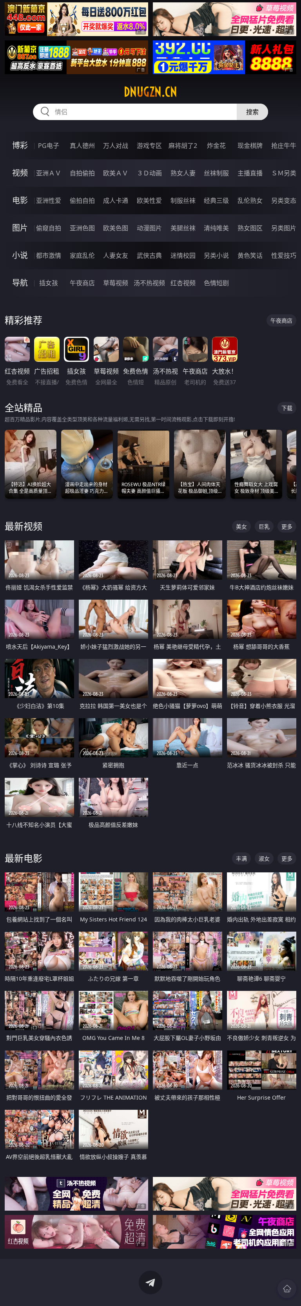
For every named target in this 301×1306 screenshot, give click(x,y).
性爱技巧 (283, 255)
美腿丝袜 (183, 228)
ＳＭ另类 (283, 173)
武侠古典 (149, 255)
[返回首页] (286, 1288)
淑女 (264, 858)
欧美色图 (115, 228)
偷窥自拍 (48, 228)
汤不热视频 (149, 283)
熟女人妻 (183, 173)
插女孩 (48, 283)
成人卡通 (115, 200)
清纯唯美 (216, 228)
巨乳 (264, 526)
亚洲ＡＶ (48, 173)
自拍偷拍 (82, 173)
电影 (20, 200)
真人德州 (82, 145)
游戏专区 (149, 145)
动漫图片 (149, 228)
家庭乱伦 (82, 255)
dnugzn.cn (150, 92)
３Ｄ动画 (149, 173)
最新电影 (23, 858)
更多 (286, 526)
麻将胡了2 (183, 145)
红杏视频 (183, 283)
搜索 (252, 112)
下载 (286, 408)
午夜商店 (82, 283)
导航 (20, 282)
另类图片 (283, 228)
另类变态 (283, 200)
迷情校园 (183, 255)
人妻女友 (115, 255)
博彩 (20, 145)
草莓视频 (115, 283)
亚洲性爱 (48, 200)
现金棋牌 (250, 145)
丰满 (241, 858)
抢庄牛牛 (283, 145)
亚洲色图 (82, 228)
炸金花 (216, 145)
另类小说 (216, 255)
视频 (20, 173)
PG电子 (48, 145)
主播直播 (250, 173)
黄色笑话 (250, 255)
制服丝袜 (183, 200)
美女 (241, 526)
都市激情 (48, 255)
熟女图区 (250, 228)
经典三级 (216, 200)
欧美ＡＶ (115, 173)
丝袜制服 (216, 173)
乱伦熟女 (250, 200)
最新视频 (23, 526)
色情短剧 (216, 283)
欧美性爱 (149, 200)
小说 (20, 255)
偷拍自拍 (82, 200)
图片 (20, 228)
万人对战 (115, 145)
